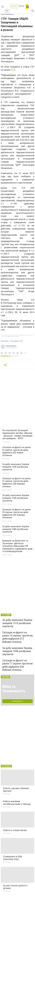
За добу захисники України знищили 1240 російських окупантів (15, 467)
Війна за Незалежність (13, 688)
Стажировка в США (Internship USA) (12, 858)
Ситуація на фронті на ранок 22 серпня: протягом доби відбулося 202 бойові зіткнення (16, 451)
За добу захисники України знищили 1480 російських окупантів (15, 529)
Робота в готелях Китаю (15, 830)
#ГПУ (21, 341)
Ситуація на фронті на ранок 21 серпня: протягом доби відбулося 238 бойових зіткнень (16, 482)
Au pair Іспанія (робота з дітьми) (15, 887)
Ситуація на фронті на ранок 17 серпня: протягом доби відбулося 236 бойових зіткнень (17, 665)
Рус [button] (7, 11)
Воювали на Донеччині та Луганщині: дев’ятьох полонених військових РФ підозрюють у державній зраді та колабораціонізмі (17, 546)
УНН (13, 70)
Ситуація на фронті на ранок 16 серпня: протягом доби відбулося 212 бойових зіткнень (17, 637)
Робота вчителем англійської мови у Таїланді (17, 802)
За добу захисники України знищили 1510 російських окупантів (17, 623)
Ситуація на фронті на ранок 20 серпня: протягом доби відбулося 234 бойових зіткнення (16, 513)
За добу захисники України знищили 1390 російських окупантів (15, 498)
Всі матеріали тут (17, 701)
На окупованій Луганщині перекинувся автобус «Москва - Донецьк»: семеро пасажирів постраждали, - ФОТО (17, 434)
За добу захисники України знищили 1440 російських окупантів (17, 651)
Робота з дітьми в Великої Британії (16, 789)
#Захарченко (5, 341)
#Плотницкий (14, 341)
